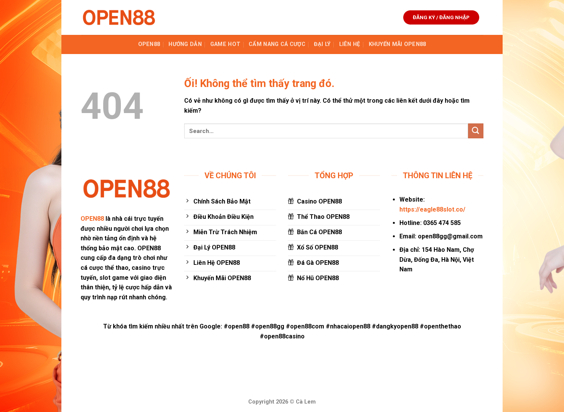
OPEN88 (149, 44)
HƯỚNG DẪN (185, 44)
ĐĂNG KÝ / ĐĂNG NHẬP (441, 17)
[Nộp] (475, 130)
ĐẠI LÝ (322, 44)
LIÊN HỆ (349, 44)
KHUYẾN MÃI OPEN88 (397, 44)
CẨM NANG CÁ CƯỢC (277, 44)
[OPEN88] (119, 17)
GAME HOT (225, 44)
